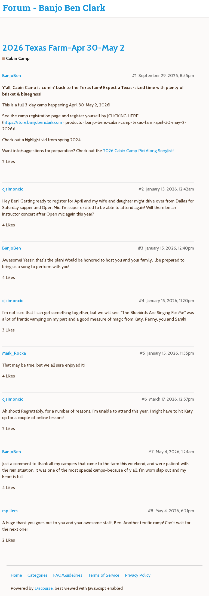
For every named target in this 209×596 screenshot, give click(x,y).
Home (16, 575)
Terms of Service (103, 575)
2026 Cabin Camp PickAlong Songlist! (138, 150)
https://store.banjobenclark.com (33, 122)
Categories (37, 575)
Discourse (44, 588)
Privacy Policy (137, 575)
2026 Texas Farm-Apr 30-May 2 (63, 47)
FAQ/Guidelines (67, 575)
